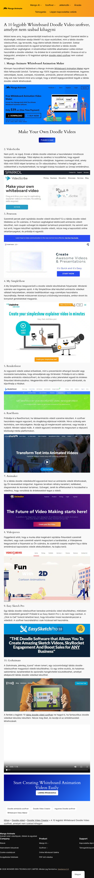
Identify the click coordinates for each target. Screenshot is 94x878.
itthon (7, 820)
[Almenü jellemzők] (70, 5)
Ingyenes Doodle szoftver (65, 809)
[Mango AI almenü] (41, 5)
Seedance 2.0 (63, 869)
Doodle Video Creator (41, 809)
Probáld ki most (47, 140)
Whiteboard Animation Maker (68, 68)
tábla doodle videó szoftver (39, 715)
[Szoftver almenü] (54, 5)
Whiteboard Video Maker (17, 813)
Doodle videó (18, 820)
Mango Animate (7, 833)
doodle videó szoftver (59, 55)
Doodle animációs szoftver (18, 809)
